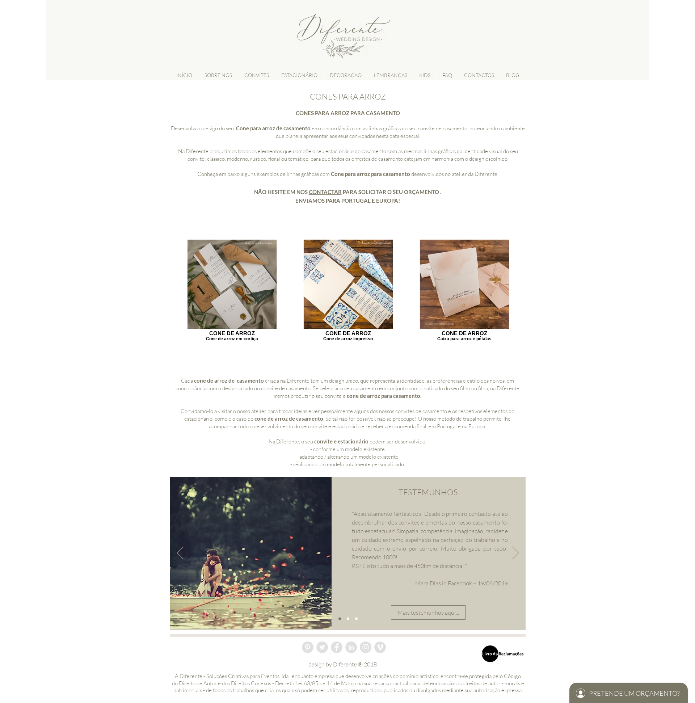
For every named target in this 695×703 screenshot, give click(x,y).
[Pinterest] (307, 647)
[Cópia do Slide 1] (348, 619)
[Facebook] (336, 647)
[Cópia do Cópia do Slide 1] (356, 619)
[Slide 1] (339, 619)
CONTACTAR (325, 192)
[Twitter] (322, 647)
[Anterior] (180, 553)
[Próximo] (515, 553)
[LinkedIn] (351, 647)
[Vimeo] (380, 647)
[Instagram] (365, 647)
